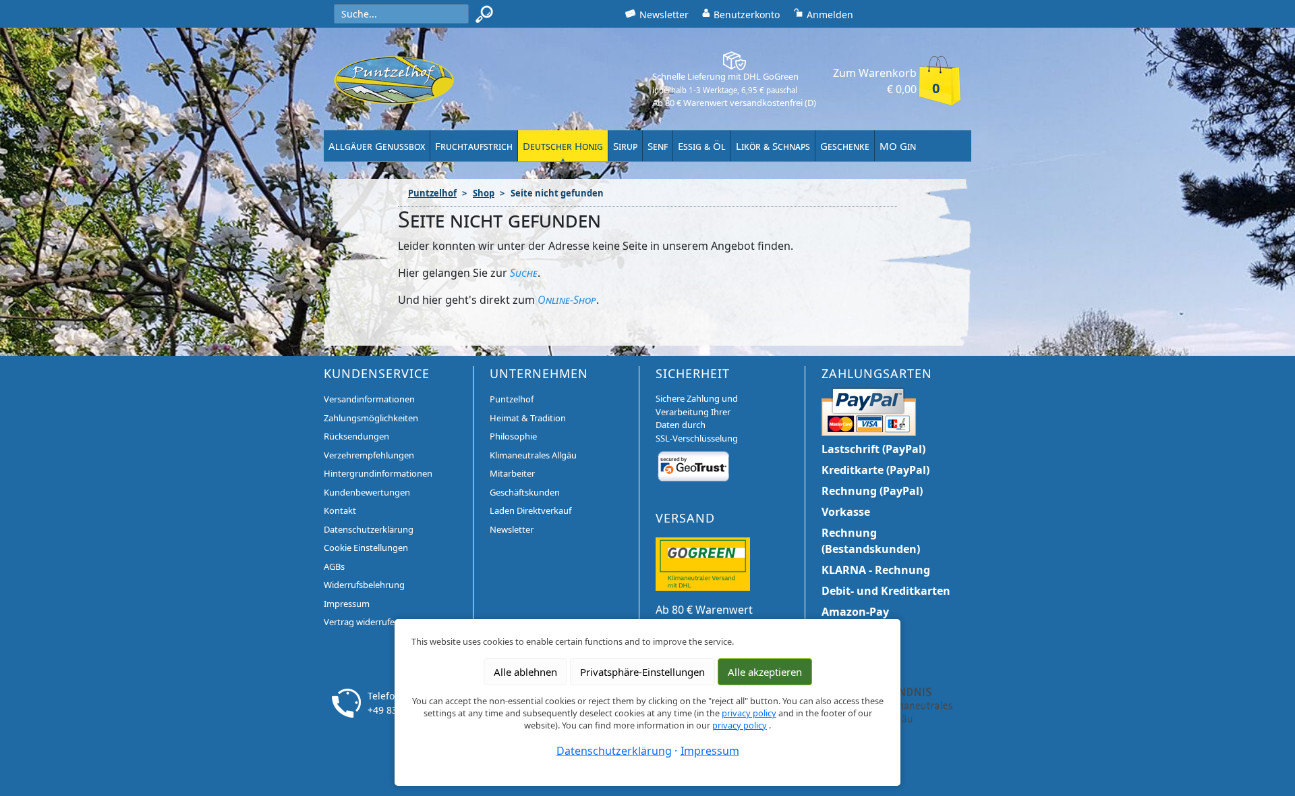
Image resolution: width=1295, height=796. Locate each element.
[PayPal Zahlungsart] (869, 410)
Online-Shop (567, 299)
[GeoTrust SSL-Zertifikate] (693, 466)
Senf (658, 146)
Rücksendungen (356, 436)
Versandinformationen (369, 399)
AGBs (334, 566)
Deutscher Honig (563, 146)
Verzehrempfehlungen (369, 455)
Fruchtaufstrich (474, 146)
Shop (483, 193)
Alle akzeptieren (765, 672)
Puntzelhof (432, 193)
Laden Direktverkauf (530, 510)
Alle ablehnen (525, 672)
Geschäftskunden (525, 492)
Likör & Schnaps (773, 146)
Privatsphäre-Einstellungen (642, 672)
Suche (524, 272)
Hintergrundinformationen (378, 473)
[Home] (394, 79)
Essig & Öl (702, 146)
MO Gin (898, 146)
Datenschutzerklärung (368, 529)
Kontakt (340, 510)
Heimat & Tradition (528, 418)
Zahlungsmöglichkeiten (371, 418)
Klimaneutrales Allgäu (533, 455)
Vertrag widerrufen (362, 622)
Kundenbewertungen (367, 492)
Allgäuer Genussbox (376, 146)
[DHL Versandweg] (703, 563)
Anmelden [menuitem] (830, 14)
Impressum (347, 604)
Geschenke (844, 146)
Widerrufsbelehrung (364, 585)
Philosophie (513, 436)
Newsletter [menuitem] (664, 14)
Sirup (625, 146)
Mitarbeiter (512, 473)
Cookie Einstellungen (366, 547)
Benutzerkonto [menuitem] (747, 14)
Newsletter (512, 529)
